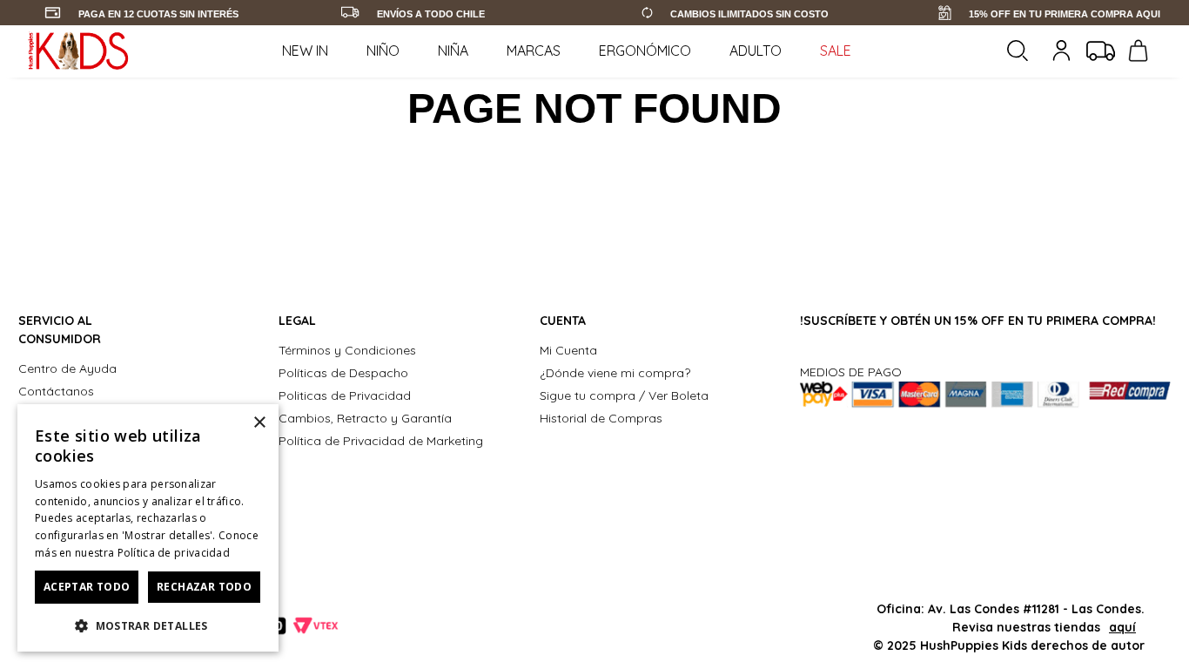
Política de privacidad (174, 552)
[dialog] (148, 528)
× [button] (258, 422)
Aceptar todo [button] (87, 586)
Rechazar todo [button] (204, 586)
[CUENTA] (1063, 50)
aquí (1122, 627)
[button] (148, 624)
